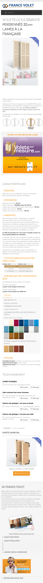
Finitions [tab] (7, 295)
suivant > (22, 428)
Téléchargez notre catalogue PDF (21, 534)
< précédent (6, 428)
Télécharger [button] (35, 387)
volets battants (11, 537)
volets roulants (12, 541)
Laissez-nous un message (15, 552)
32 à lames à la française (21, 469)
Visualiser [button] (25, 387)
